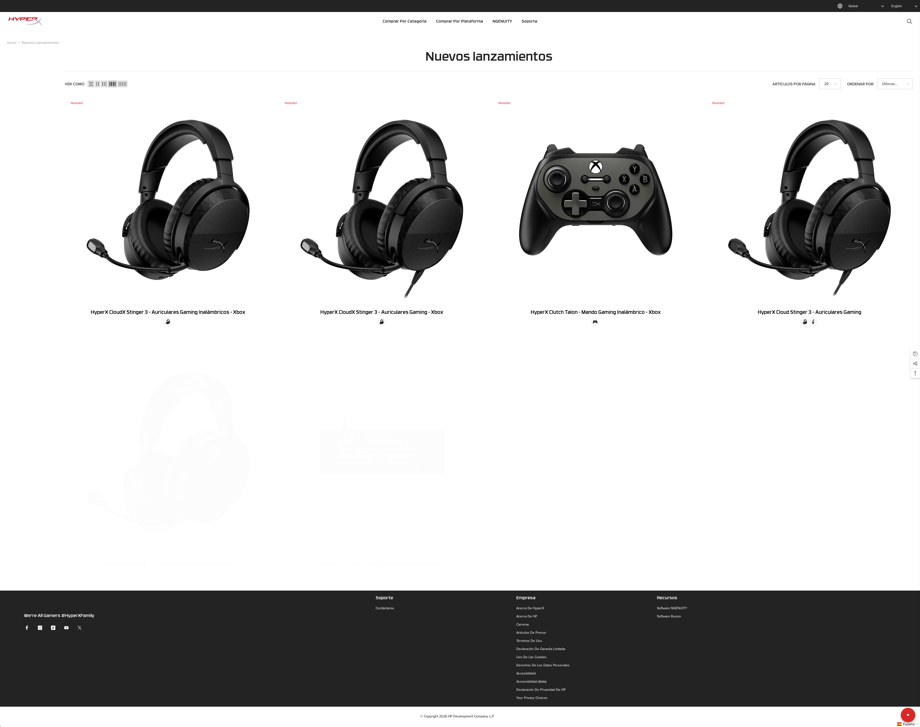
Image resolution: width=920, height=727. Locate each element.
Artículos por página (794, 84)
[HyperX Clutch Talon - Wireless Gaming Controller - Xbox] (595, 199)
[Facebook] (27, 628)
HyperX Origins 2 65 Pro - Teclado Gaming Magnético (382, 564)
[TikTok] (53, 628)
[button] (91, 84)
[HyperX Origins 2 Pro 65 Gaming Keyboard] (382, 451)
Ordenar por (860, 84)
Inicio (11, 42)
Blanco (813, 322)
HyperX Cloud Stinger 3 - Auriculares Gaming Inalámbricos (168, 564)
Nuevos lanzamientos (40, 42)
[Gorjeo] (80, 628)
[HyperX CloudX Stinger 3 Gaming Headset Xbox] (382, 199)
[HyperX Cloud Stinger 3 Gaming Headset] (809, 199)
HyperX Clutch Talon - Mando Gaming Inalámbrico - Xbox (596, 312)
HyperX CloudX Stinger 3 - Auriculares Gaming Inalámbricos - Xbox (168, 312)
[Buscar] (909, 21)
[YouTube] (66, 628)
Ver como (74, 84)
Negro (167, 322)
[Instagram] (40, 628)
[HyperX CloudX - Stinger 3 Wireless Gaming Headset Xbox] (168, 199)
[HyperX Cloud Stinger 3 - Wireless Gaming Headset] (168, 451)
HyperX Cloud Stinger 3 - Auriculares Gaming (809, 312)
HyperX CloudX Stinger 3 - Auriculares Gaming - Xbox (381, 312)
